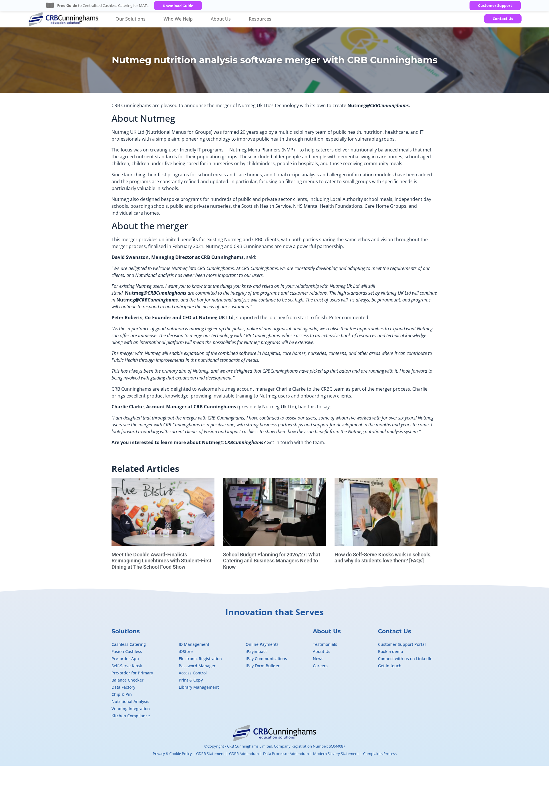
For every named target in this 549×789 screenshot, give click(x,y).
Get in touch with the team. (295, 442)
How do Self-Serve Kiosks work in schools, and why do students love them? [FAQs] (383, 558)
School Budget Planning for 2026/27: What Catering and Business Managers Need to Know (271, 561)
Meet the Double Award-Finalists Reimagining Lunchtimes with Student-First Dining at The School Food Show (161, 561)
